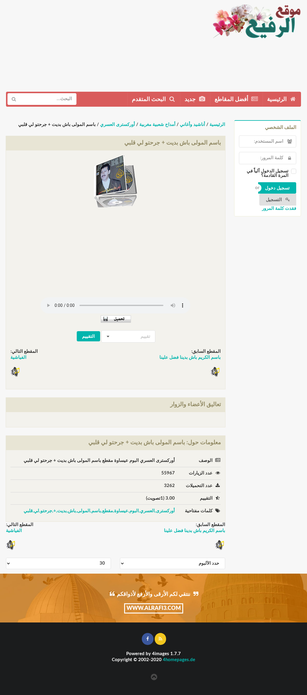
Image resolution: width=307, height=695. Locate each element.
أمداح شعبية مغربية (157, 124)
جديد (191, 99)
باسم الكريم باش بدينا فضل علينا (190, 357)
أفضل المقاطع (232, 99)
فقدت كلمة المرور (279, 208)
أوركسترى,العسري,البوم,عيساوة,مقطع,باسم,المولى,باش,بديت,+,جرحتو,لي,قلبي (99, 511)
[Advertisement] (103, 43)
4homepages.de (179, 660)
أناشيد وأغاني (192, 124)
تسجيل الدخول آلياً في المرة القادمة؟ (267, 173)
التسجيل (274, 200)
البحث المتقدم (149, 99)
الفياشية (18, 357)
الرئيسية (277, 99)
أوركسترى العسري (117, 124)
